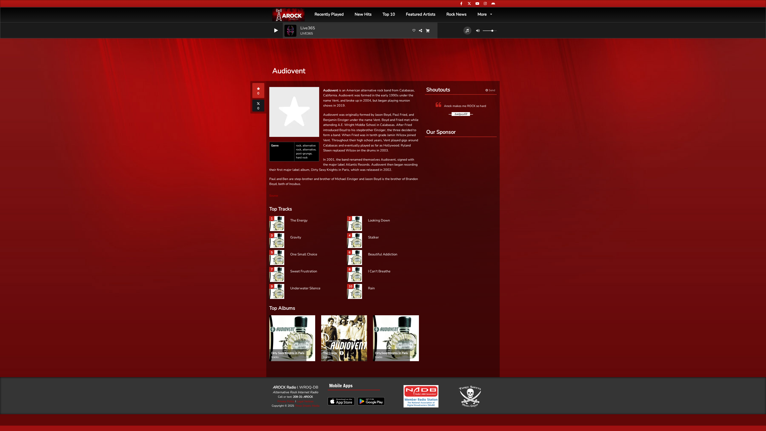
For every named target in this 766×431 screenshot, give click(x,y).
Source (273, 196)
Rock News (456, 14)
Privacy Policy (285, 401)
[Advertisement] (383, 50)
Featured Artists (420, 14)
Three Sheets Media (307, 406)
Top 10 (389, 14)
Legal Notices (305, 401)
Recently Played (329, 14)
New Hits (363, 14)
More (482, 14)
